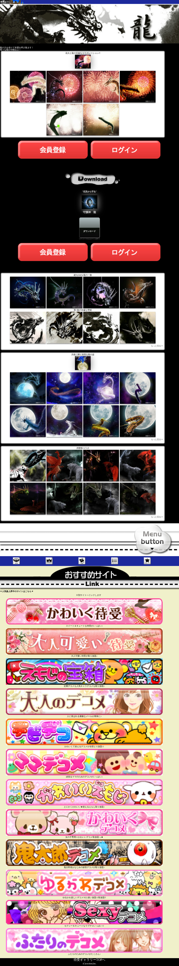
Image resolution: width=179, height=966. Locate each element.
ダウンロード (89, 231)
